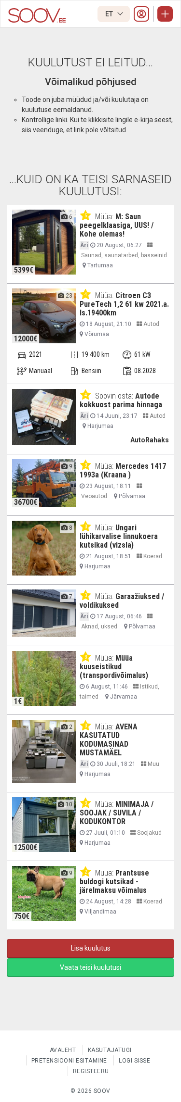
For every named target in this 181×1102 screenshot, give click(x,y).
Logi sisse (134, 1060)
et (109, 14)
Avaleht (63, 1050)
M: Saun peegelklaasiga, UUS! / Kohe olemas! (116, 225)
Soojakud (149, 832)
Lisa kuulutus (91, 948)
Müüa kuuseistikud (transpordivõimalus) (114, 666)
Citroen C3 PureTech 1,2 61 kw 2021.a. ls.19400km (124, 304)
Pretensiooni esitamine (69, 1060)
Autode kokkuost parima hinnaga (121, 400)
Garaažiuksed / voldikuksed (122, 601)
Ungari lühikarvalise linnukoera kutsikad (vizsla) (119, 536)
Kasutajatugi (110, 1050)
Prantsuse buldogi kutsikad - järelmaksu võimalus (114, 881)
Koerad (152, 556)
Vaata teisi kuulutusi (90, 967)
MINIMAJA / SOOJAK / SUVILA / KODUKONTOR (116, 813)
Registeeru (91, 1071)
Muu (152, 764)
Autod (150, 324)
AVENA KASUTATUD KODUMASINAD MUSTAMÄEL (109, 739)
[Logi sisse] (141, 14)
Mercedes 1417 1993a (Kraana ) (123, 470)
